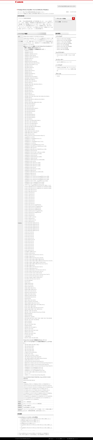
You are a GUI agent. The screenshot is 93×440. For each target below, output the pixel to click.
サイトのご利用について (60, 438)
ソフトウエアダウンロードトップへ (66, 6)
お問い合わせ (51, 438)
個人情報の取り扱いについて (72, 438)
